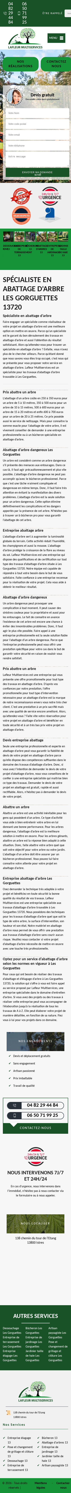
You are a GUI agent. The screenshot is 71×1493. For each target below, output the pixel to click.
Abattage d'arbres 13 (55, 1442)
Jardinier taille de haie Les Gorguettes (34, 1356)
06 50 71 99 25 (24, 13)
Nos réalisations (21, 64)
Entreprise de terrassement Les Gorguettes (12, 1342)
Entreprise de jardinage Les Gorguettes (34, 1342)
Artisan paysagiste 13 (55, 1465)
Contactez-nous (63, 1485)
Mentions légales (41, 1485)
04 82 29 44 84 (10, 13)
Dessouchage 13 (17, 1461)
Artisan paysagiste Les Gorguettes (57, 1333)
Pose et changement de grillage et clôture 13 (21, 1452)
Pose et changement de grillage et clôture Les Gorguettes (58, 1351)
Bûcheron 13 (49, 1438)
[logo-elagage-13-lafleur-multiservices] (25, 38)
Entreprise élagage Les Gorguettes (10, 1356)
